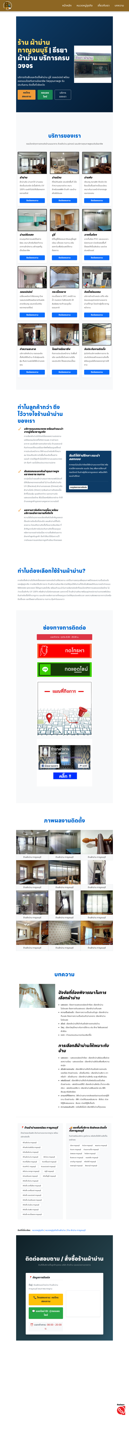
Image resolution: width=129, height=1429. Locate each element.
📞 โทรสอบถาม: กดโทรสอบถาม (45, 1299)
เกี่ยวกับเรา (104, 6)
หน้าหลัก (67, 6)
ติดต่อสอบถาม (32, 200)
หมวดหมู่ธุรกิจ (85, 6)
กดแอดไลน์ (45, 95)
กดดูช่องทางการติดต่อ (78, 487)
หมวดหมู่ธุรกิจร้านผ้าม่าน (55, 1230)
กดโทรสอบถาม (26, 94)
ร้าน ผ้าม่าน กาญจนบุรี (76, 1230)
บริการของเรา (62, 95)
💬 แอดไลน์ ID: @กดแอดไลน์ (46, 1313)
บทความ (119, 6)
